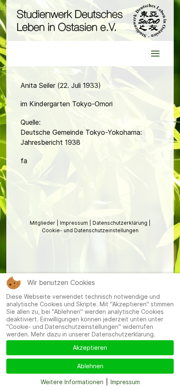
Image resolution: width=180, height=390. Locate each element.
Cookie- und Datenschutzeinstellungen (90, 230)
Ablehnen (90, 365)
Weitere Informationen (72, 381)
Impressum (74, 223)
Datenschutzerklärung (121, 223)
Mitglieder (43, 223)
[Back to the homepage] (90, 20)
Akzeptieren (90, 347)
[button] (155, 53)
